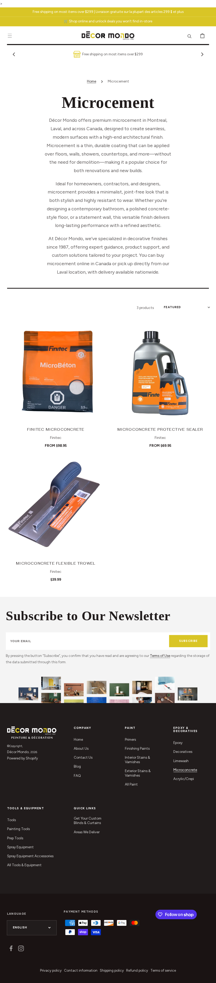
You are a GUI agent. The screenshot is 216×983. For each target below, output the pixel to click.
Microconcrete (185, 770)
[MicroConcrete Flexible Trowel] (56, 506)
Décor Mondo (18, 752)
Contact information (80, 970)
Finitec (55, 437)
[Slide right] (202, 54)
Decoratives (182, 751)
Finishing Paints (137, 748)
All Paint (131, 784)
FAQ (77, 775)
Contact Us (83, 757)
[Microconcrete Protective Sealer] (160, 372)
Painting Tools (18, 829)
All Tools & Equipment (24, 865)
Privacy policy (51, 970)
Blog (77, 766)
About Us (81, 748)
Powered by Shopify (22, 758)
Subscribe (188, 641)
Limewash (181, 761)
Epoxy (178, 742)
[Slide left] (14, 54)
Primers (130, 739)
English (20, 927)
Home (91, 81)
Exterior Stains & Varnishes (138, 773)
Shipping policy (112, 970)
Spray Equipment (20, 847)
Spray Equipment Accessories (30, 856)
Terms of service (163, 970)
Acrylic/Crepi (183, 779)
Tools (11, 820)
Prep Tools (15, 838)
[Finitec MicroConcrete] (56, 372)
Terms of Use (160, 655)
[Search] (189, 35)
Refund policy (137, 970)
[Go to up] (208, 975)
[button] (9, 35)
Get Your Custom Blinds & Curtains (87, 820)
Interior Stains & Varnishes (137, 759)
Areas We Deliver (87, 832)
